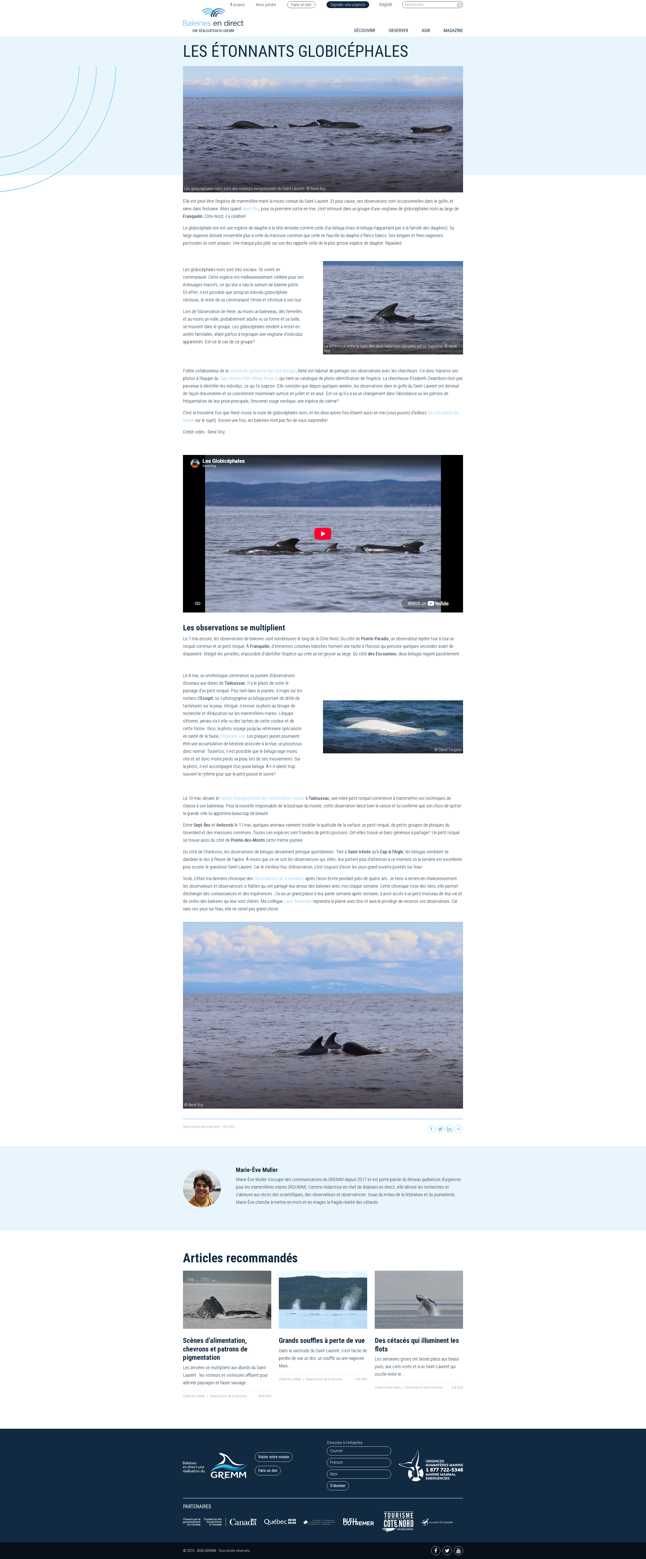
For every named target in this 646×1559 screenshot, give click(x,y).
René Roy (250, 209)
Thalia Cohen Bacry (388, 1387)
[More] (458, 1129)
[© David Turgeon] (393, 726)
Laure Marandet (298, 901)
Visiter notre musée (273, 1456)
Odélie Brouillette (194, 1396)
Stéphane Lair (233, 736)
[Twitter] (440, 1129)
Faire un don (301, 4)
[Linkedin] (449, 1129)
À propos (237, 5)
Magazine (453, 30)
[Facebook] (431, 1129)
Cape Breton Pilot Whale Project (248, 378)
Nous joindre (266, 5)
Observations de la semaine (278, 878)
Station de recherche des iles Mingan (262, 371)
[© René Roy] (323, 1014)
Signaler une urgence (348, 4)
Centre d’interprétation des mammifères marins (262, 798)
